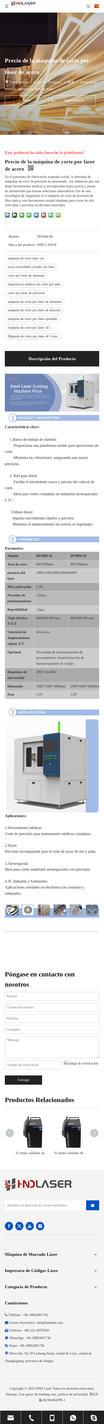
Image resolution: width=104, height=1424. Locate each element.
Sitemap (11, 1394)
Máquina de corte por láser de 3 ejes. (33, 336)
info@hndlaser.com (50, 1323)
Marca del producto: (22, 245)
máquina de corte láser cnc (26, 258)
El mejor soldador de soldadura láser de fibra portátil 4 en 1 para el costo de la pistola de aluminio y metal (33, 1153)
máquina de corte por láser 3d (28, 327)
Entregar (24, 1080)
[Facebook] (9, 1226)
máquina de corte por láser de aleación (34, 310)
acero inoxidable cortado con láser (31, 267)
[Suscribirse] (92, 1205)
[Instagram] (40, 1226)
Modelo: (14, 236)
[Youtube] (30, 1226)
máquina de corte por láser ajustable (32, 319)
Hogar (27, 100)
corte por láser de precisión (26, 293)
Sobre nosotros (74, 100)
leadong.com (47, 1394)
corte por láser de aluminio (26, 275)
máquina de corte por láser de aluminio (34, 302)
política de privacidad (73, 1394)
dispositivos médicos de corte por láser (34, 284)
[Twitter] (19, 1226)
